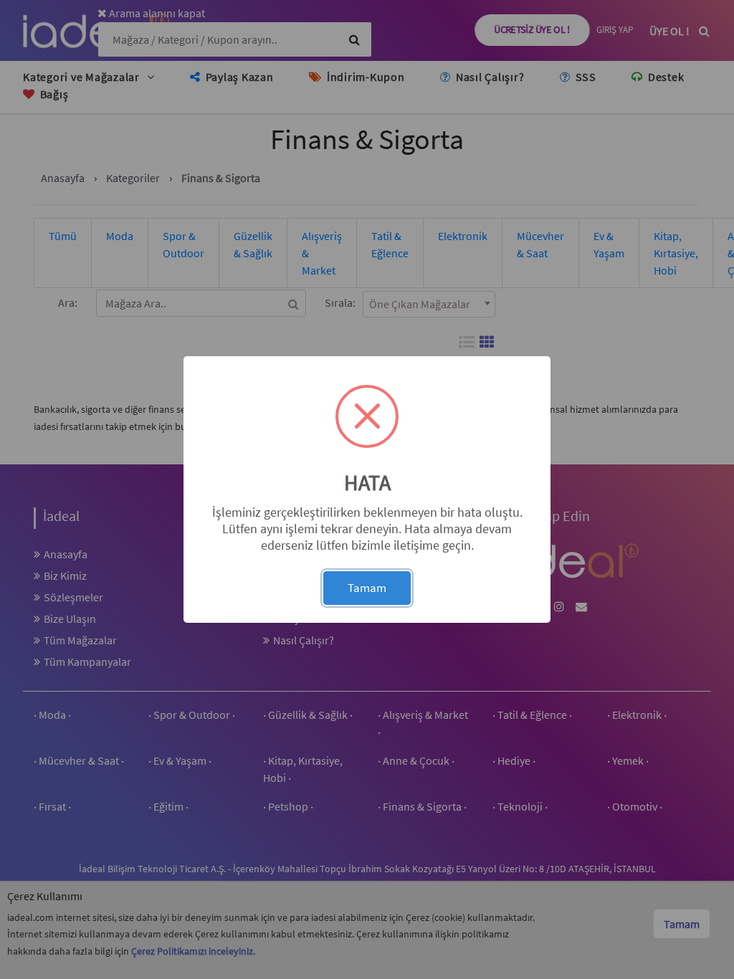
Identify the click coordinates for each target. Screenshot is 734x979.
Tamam (367, 588)
